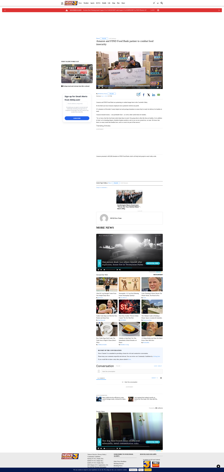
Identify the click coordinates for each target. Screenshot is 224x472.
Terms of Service (92, 454)
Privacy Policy (102, 454)
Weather (86, 3)
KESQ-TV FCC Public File (95, 458)
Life (109, 3)
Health (104, 3)
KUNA (98, 3)
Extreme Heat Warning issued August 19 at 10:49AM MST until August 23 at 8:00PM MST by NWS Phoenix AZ (114, 10)
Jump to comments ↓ (102, 187)
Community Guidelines (94, 456)
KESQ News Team (102, 93)
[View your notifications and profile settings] (161, 378)
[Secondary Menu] (63, 3)
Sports (92, 3)
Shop (113, 3)
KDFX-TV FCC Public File (95, 463)
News (80, 3)
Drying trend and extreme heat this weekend (76, 86)
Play (118, 3)
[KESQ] (71, 3)
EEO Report (91, 465)
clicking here (156, 356)
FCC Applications (100, 465)
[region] (129, 387)
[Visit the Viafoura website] (159, 408)
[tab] (101, 378)
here (129, 359)
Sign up (160, 365)
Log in (155, 365)
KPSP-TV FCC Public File (95, 460)
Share (123, 3)
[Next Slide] (161, 141)
